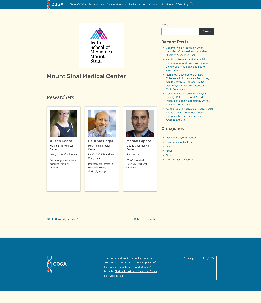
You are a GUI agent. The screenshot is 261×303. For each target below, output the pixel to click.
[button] (191, 3)
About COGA (77, 4)
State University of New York (65, 219)
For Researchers (138, 4)
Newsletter (167, 4)
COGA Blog (182, 4)
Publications (96, 4)
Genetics (171, 146)
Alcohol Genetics (116, 4)
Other (169, 155)
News (169, 150)
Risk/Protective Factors (179, 159)
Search (165, 24)
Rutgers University (145, 219)
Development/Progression (181, 137)
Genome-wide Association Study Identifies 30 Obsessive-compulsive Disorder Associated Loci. (186, 51)
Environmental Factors (179, 141)
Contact (153, 4)
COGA (57, 4)
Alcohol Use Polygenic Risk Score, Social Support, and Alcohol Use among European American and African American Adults (189, 114)
